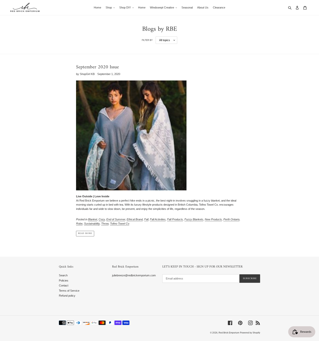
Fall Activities (158, 219)
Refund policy (67, 295)
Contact (63, 285)
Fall (146, 219)
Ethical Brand (135, 219)
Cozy (102, 219)
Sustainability (92, 223)
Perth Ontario (231, 219)
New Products (213, 219)
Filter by (147, 40)
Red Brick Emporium (229, 332)
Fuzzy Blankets (193, 219)
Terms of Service (69, 290)
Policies (63, 280)
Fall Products (175, 219)
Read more (85, 233)
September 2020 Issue (97, 67)
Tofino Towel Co (119, 223)
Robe (79, 223)
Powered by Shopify (250, 332)
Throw (105, 223)
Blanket (92, 219)
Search (63, 275)
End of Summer (115, 219)
